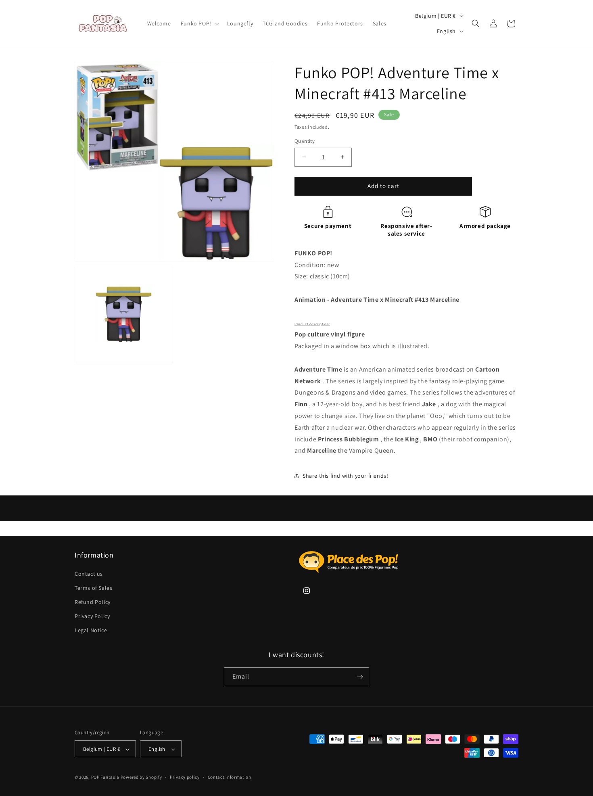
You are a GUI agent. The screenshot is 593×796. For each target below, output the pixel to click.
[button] (199, 23)
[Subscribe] (360, 676)
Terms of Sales (93, 587)
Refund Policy (93, 602)
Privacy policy (185, 777)
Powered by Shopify (141, 777)
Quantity (304, 141)
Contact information (229, 777)
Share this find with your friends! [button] (345, 475)
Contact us (89, 573)
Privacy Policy (92, 616)
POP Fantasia (105, 777)
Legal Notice (91, 630)
